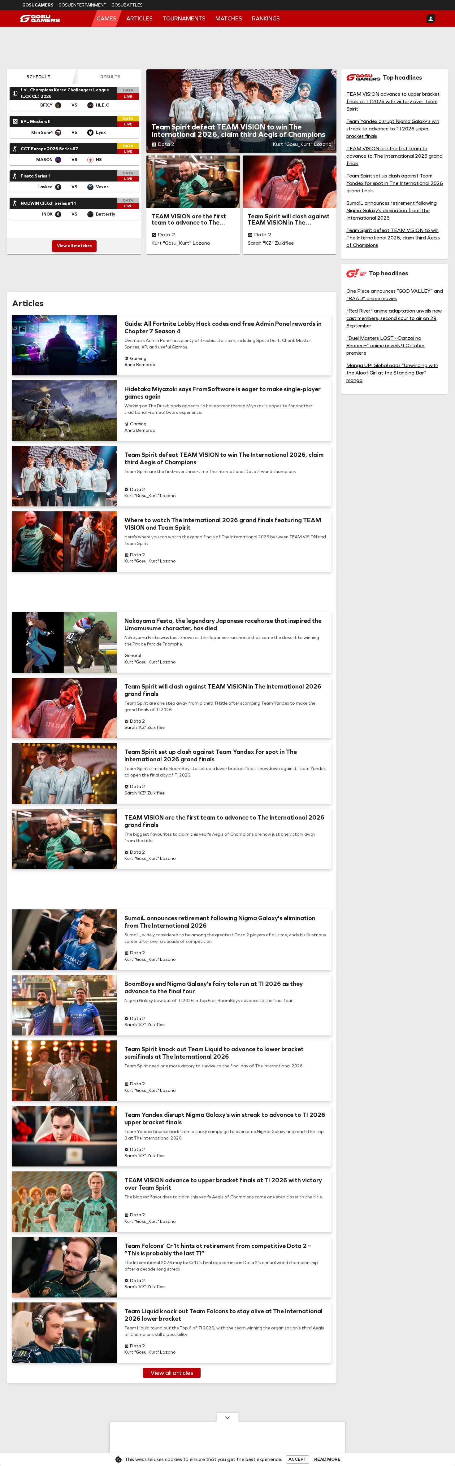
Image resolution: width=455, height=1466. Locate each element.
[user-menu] (431, 18)
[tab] (38, 76)
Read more (327, 1459)
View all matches (74, 245)
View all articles (171, 1372)
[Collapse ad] (227, 1417)
